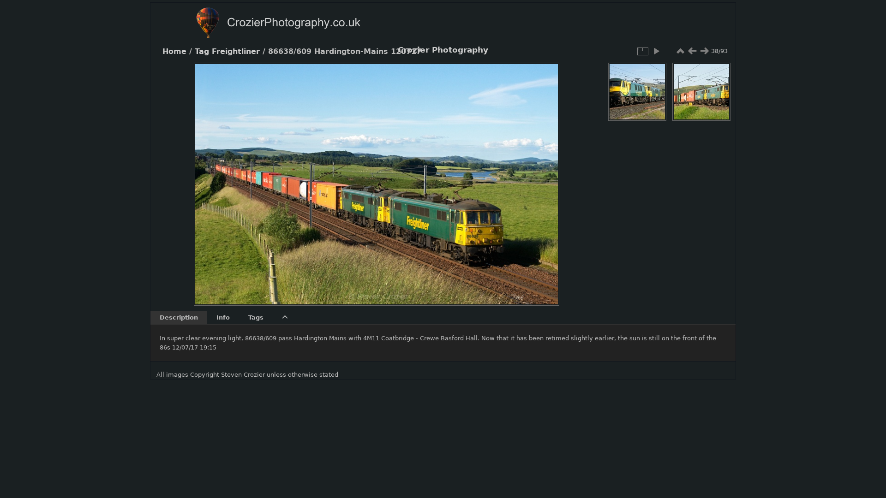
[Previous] (208, 177)
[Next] (544, 177)
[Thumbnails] (680, 51)
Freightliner (236, 51)
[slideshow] (656, 51)
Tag (202, 51)
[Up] (373, 76)
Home (174, 51)
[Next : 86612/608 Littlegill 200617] (704, 51)
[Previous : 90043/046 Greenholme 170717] (692, 51)
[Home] (296, 23)
